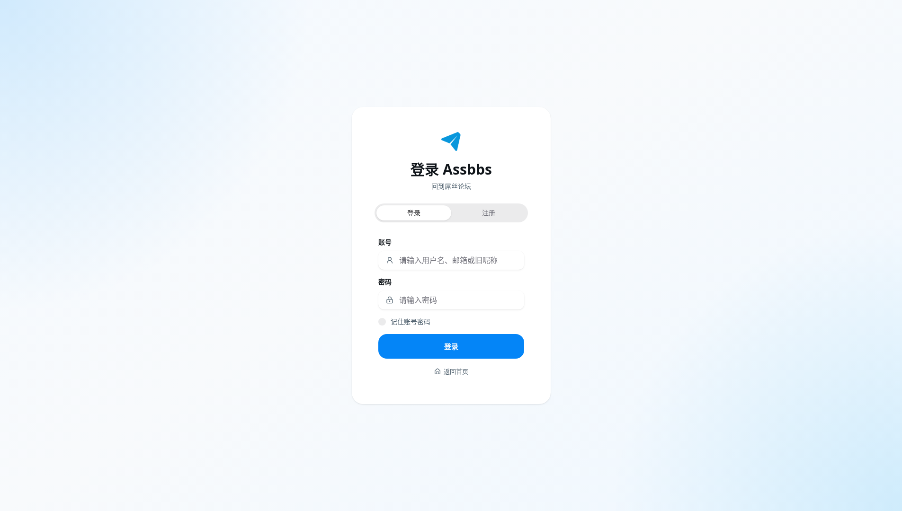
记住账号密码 (410, 321)
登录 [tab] (413, 212)
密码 (385, 281)
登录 (451, 346)
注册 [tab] (488, 212)
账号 (385, 242)
